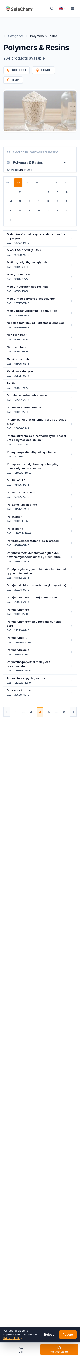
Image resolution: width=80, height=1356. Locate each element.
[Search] (52, 8)
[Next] (73, 712)
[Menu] (73, 8)
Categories (16, 36)
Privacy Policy (12, 1338)
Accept (68, 1334)
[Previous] (6, 712)
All (18, 182)
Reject (49, 1334)
